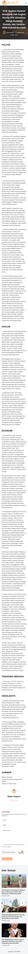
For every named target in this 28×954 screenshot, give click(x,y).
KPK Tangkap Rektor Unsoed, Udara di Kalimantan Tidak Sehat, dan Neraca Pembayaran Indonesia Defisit (13, 941)
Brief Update (14, 35)
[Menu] (25, 2)
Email (4, 825)
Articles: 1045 (14, 800)
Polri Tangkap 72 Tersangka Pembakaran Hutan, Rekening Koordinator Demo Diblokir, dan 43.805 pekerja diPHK (13, 891)
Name (5, 820)
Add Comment (7, 830)
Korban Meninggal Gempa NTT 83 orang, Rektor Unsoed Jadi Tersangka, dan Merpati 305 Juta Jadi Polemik (13, 916)
